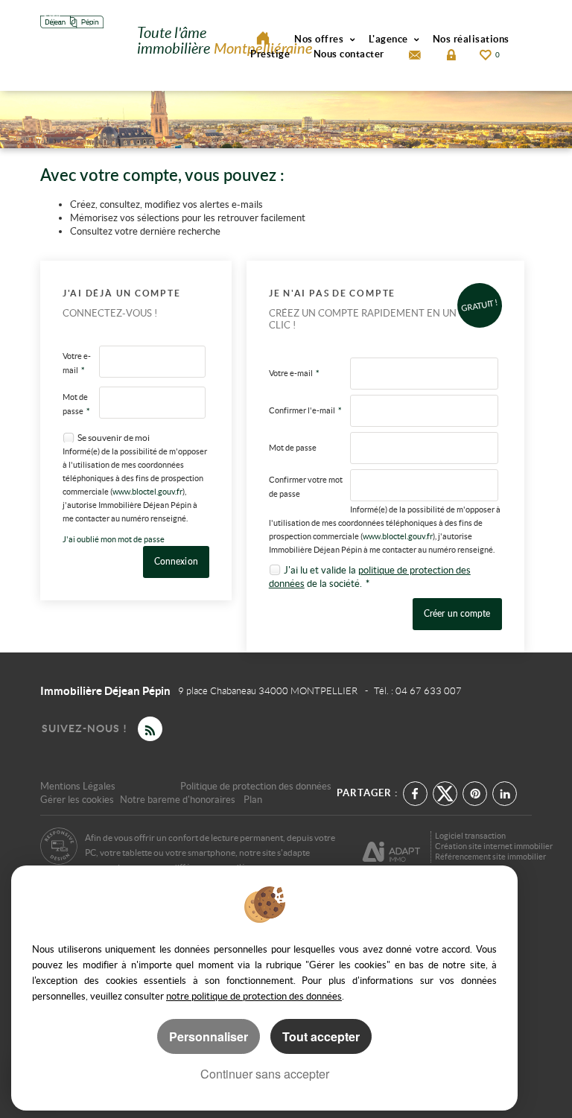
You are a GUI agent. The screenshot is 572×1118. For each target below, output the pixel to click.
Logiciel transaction (470, 835)
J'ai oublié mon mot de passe (114, 539)
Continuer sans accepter (264, 1073)
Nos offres (320, 39)
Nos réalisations (471, 39)
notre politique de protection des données (254, 996)
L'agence (390, 39)
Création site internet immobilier (494, 846)
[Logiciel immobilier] (391, 846)
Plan (253, 799)
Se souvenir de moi (113, 437)
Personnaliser (208, 1036)
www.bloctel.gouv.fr (147, 491)
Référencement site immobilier (490, 856)
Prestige (270, 54)
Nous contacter (349, 54)
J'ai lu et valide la (321, 570)
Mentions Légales (77, 786)
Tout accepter (321, 1036)
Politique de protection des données (255, 786)
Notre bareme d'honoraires (179, 799)
